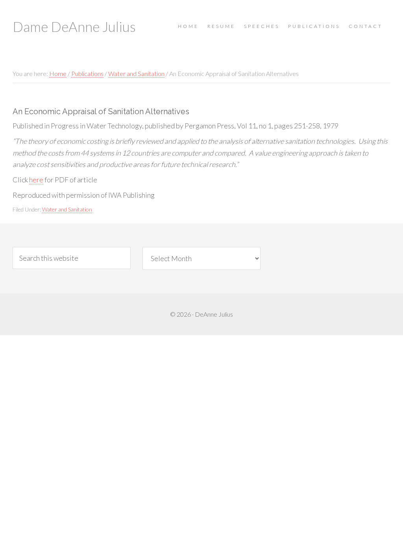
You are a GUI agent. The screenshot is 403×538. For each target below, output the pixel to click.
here (36, 179)
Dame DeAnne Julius (74, 26)
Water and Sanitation (67, 209)
